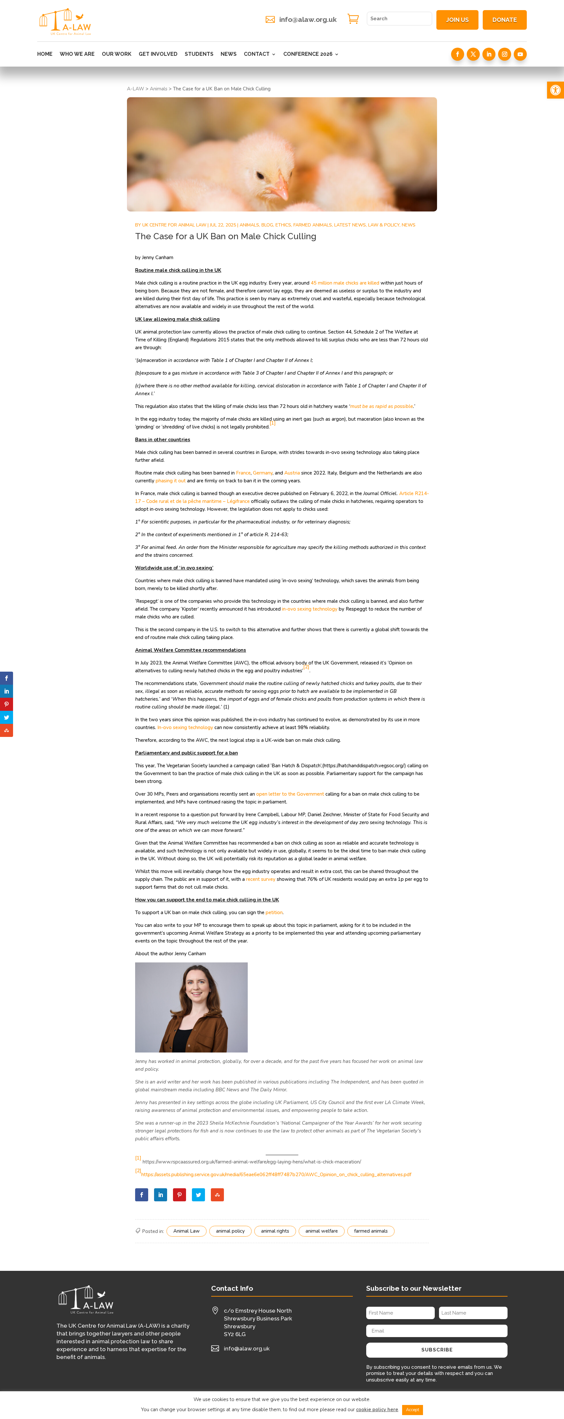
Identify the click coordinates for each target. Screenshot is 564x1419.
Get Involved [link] (158, 54)
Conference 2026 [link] (308, 54)
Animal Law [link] (186, 1231)
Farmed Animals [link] (312, 225)
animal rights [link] (275, 1231)
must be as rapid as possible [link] (381, 406)
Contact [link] (257, 54)
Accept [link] (412, 1410)
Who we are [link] (77, 54)
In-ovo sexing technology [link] (185, 727)
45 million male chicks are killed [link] (346, 283)
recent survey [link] (260, 879)
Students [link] (199, 54)
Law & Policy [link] (384, 225)
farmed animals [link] (371, 1231)
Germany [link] (263, 473)
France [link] (243, 473)
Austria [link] (292, 473)
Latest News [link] (350, 225)
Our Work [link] (117, 54)
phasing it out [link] (171, 480)
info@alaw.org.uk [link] (308, 19)
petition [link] (274, 912)
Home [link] (45, 54)
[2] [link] (138, 1170)
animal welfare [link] (322, 1231)
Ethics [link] (283, 225)
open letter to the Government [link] (290, 794)
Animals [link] (249, 225)
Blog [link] (267, 225)
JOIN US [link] (457, 19)
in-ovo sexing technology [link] (309, 609)
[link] (555, 90)
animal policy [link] (230, 1231)
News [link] (229, 54)
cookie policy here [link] (377, 1409)
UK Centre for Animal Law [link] (174, 225)
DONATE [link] (505, 19)
